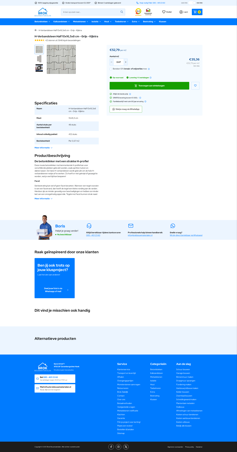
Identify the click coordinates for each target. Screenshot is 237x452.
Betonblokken (41, 21)
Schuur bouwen (183, 369)
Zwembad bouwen (184, 395)
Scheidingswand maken (186, 399)
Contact (120, 395)
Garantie (121, 418)
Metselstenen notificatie (127, 410)
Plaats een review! (124, 425)
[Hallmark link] (148, 12)
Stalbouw (180, 407)
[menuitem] (128, 369)
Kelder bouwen (182, 392)
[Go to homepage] (43, 12)
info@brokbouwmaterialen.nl (140, 235)
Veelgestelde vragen (126, 407)
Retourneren (122, 388)
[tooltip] (149, 69)
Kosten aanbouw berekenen (188, 418)
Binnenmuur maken (184, 377)
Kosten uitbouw (183, 422)
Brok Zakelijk (122, 392)
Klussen (162, 21)
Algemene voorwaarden (175, 447)
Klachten (121, 414)
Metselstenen (79, 21)
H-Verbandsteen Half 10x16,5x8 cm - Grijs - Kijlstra (60, 30)
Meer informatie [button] (42, 147)
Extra (134, 21)
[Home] (36, 30)
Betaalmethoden (124, 403)
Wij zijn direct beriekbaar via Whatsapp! (186, 235)
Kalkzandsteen (60, 21)
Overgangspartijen (125, 380)
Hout (106, 21)
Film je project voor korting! (128, 422)
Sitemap (121, 433)
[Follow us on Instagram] (118, 447)
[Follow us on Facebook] (111, 447)
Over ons (121, 399)
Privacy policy (189, 447)
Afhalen (120, 377)
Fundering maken (183, 384)
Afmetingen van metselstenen (189, 410)
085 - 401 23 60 (93, 235)
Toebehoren (120, 21)
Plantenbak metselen (185, 403)
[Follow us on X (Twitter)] (126, 447)
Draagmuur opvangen (185, 380)
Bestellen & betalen (125, 429)
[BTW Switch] (192, 3)
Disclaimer (199, 447)
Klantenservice (123, 369)
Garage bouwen (183, 373)
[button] (39, 49)
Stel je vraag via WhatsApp (127, 109)
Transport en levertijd (126, 373)
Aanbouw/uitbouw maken (187, 388)
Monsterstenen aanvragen (128, 384)
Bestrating (148, 21)
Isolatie (95, 21)
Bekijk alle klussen (183, 425)
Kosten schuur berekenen (187, 414)
